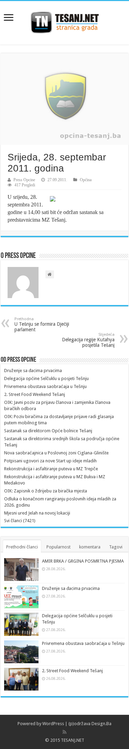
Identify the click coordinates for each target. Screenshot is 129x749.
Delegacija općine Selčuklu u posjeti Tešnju (46, 378)
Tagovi (115, 546)
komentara (89, 546)
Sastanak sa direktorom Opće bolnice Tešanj (48, 430)
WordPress (53, 723)
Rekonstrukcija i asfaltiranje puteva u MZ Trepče (51, 468)
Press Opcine (24, 179)
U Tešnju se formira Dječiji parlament (41, 324)
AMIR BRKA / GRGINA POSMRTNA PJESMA (83, 561)
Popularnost (58, 546)
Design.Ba (101, 723)
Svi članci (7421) (19, 520)
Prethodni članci (22, 546)
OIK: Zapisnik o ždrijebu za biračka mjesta (45, 490)
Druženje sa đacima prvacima (33, 370)
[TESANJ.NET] (64, 21)
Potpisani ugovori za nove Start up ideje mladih (50, 460)
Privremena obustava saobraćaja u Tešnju (45, 386)
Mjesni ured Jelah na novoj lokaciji (37, 513)
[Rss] (64, 732)
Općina (86, 179)
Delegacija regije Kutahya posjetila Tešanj (88, 340)
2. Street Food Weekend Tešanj (34, 394)
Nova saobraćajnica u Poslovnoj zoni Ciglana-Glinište (56, 452)
